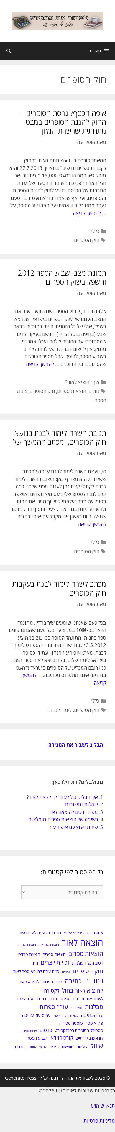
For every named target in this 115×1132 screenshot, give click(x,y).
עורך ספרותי (53, 1007)
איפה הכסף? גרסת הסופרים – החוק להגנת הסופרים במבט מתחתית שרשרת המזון (63, 122)
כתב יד (93, 980)
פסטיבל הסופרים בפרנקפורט (79, 1030)
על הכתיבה (92, 1015)
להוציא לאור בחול (82, 990)
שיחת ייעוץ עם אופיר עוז (74, 827)
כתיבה (73, 980)
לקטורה (51, 990)
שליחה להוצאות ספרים (68, 1046)
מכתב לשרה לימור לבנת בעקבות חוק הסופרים (59, 588)
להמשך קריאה (87, 213)
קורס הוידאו (61, 1037)
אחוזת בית (95, 933)
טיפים (66, 972)
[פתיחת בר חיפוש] (8, 51)
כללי (95, 231)
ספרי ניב (76, 1008)
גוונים (93, 391)
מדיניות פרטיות (99, 1120)
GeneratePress (21, 1078)
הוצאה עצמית (27, 944)
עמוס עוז (43, 1015)
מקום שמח (26, 998)
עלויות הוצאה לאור (65, 1016)
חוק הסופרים (86, 240)
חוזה (35, 963)
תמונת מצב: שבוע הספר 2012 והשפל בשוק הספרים (62, 277)
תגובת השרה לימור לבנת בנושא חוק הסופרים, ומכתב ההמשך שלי (58, 437)
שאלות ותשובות (81, 804)
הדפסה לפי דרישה (34, 933)
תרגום (20, 1046)
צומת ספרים (28, 1031)
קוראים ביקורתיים (89, 1038)
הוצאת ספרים (54, 954)
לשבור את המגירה (88, 998)
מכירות (65, 998)
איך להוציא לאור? (82, 382)
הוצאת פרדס (29, 954)
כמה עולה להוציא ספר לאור (36, 971)
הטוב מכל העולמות (87, 963)
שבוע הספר (37, 1038)
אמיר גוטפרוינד (74, 933)
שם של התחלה (37, 1047)
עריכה (28, 1015)
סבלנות (94, 1007)
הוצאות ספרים (71, 391)
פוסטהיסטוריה (71, 1023)
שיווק (96, 1046)
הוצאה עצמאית (49, 944)
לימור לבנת (60, 710)
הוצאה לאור (82, 942)
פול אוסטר (94, 1023)
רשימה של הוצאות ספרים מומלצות (63, 819)
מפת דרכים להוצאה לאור (73, 812)
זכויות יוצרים (55, 962)
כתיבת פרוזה (52, 982)
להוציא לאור (29, 982)
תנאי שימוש (103, 1105)
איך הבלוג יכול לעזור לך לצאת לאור (63, 796)
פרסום (46, 1030)
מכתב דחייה (47, 998)
